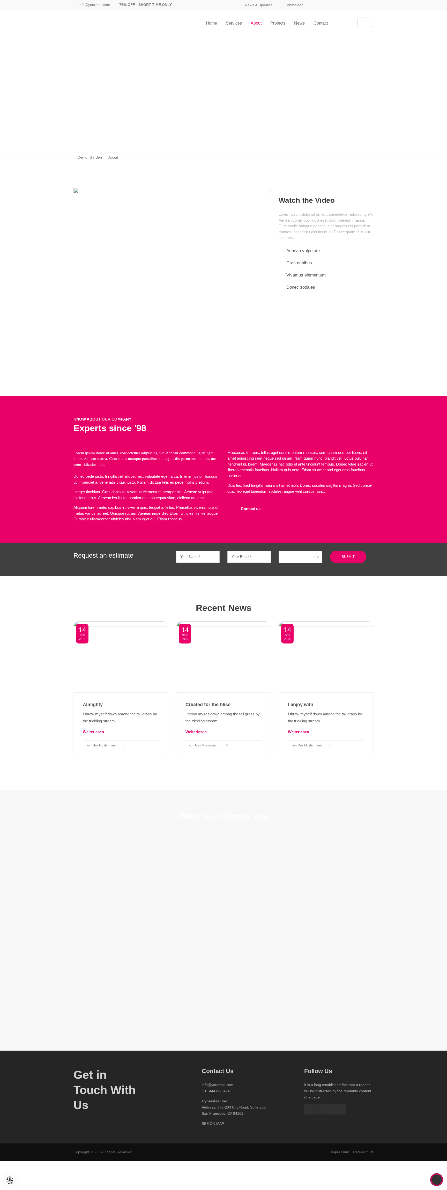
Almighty (93, 704)
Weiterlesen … (96, 732)
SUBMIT (348, 557)
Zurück (89, 929)
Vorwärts (355, 929)
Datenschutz (363, 1152)
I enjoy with (300, 704)
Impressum (340, 1152)
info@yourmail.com (94, 5)
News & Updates (258, 5)
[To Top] (436, 1180)
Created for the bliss (207, 704)
